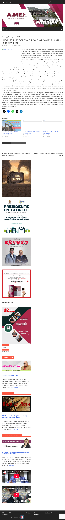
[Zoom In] (7, 350)
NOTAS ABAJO (22, 142)
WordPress (47, 513)
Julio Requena (17, 45)
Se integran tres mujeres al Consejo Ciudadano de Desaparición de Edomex (16, 452)
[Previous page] (3, 345)
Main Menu (8, 29)
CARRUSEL (14, 142)
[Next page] (7, 345)
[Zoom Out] (3, 350)
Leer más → (14, 387)
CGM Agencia (16, 517)
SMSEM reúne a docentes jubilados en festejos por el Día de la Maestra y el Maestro (16, 416)
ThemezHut (37, 514)
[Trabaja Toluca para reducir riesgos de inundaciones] (32, 125)
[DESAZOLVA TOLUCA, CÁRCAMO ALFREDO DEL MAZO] (52, 125)
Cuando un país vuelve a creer (10, 375)
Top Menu (8, 2)
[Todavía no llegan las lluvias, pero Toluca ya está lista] (11, 125)
